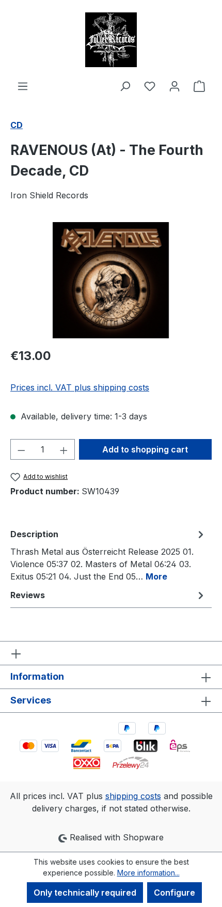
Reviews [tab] (27, 595)
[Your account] (174, 85)
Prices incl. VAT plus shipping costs (79, 387)
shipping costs (133, 796)
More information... (148, 872)
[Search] (125, 85)
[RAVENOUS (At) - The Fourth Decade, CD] (111, 280)
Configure (174, 892)
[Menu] (22, 85)
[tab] (108, 554)
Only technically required (85, 892)
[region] (111, 280)
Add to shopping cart (145, 449)
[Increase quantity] (64, 449)
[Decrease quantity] (21, 449)
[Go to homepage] (111, 39)
